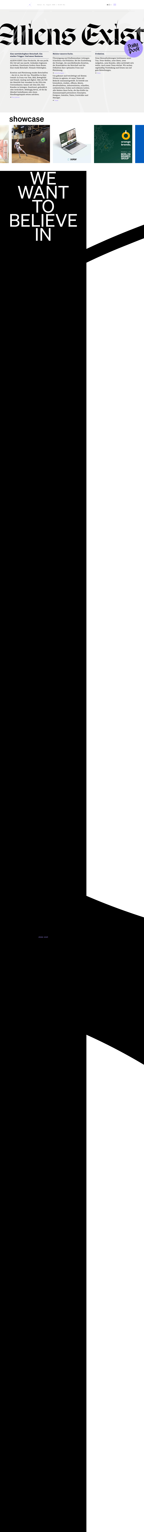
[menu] (115, 4)
